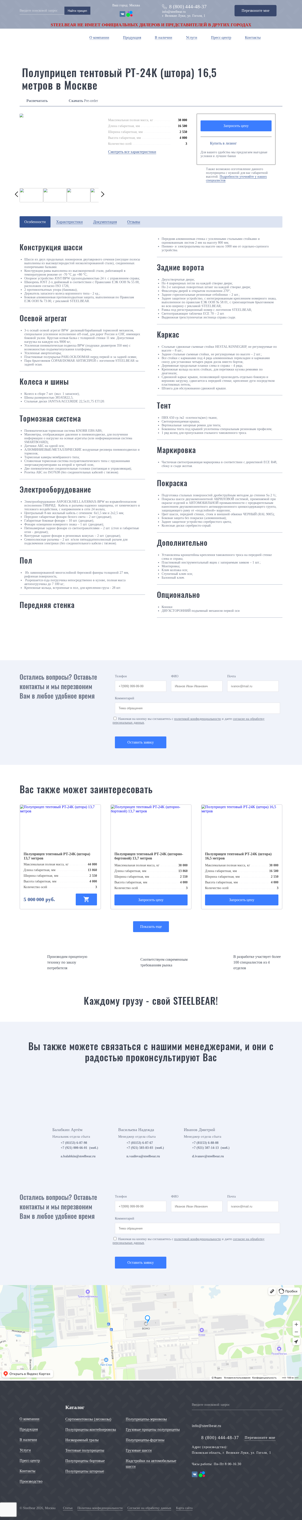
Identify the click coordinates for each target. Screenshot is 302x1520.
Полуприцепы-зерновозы (146, 1419)
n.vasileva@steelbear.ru (143, 1156)
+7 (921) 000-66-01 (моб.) (79, 1148)
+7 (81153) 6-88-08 (205, 1143)
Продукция (132, 37)
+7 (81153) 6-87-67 (139, 1143)
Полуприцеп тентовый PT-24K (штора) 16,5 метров (238, 856)
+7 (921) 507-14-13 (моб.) (211, 1148)
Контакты (253, 37)
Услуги (191, 37)
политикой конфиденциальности (197, 719)
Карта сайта (184, 1508)
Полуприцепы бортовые (85, 1461)
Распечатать (37, 101)
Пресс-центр (221, 37)
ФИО (174, 676)
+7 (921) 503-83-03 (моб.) (145, 1148)
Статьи (68, 1508)
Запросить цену (236, 126)
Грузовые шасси (139, 1450)
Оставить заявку (140, 742)
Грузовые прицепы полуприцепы (153, 1429)
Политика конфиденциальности (100, 1508)
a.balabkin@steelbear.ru (78, 1156)
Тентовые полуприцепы (84, 1450)
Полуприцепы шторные (84, 1471)
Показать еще (151, 927)
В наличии (163, 37)
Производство (31, 1481)
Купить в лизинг (223, 143)
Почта (231, 676)
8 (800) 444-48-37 (188, 6)
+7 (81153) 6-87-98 (74, 1143)
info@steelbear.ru (174, 11)
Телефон (121, 676)
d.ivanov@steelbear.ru (208, 1156)
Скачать (76, 101)
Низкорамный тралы (82, 1440)
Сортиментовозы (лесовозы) (88, 1419)
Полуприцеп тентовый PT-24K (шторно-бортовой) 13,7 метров (148, 856)
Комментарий (124, 698)
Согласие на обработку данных (149, 1508)
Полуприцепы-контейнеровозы (90, 1429)
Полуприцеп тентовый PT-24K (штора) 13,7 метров (57, 856)
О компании (99, 37)
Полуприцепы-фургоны (145, 1440)
